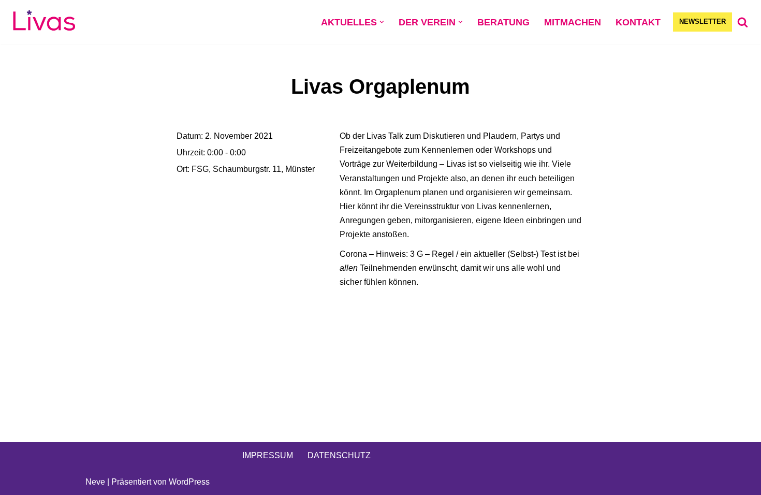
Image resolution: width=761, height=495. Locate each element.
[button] (381, 22)
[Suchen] (742, 22)
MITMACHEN (572, 22)
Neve (95, 481)
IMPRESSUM (267, 455)
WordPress (189, 481)
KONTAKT (638, 22)
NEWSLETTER (702, 21)
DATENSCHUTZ (339, 455)
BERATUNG (503, 22)
